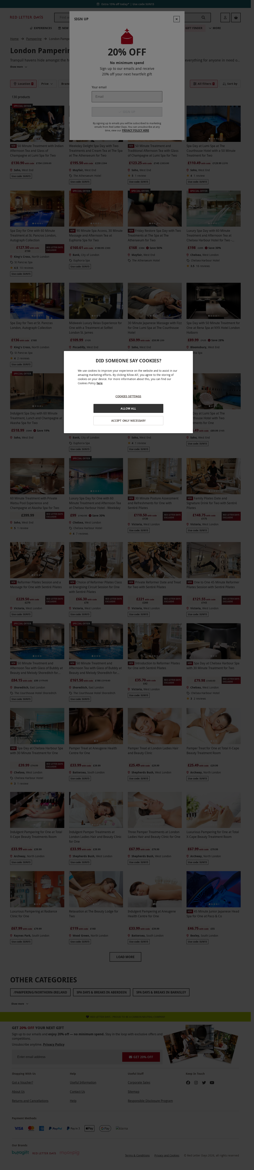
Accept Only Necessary (128, 420)
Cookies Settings (128, 396)
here (100, 383)
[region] (128, 392)
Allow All (128, 408)
